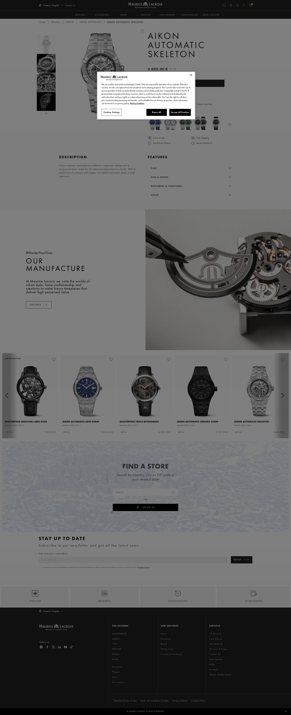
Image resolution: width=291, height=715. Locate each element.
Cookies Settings (112, 112)
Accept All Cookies (180, 112)
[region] (146, 95)
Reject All (156, 112)
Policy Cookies (137, 103)
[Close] (191, 75)
